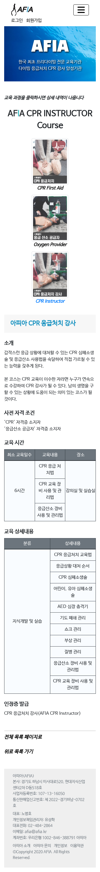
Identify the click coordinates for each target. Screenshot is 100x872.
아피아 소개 (21, 846)
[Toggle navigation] (81, 9)
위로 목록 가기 (18, 751)
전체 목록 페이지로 (23, 737)
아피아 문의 (42, 846)
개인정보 (60, 846)
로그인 (17, 20)
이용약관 (77, 846)
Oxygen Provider (50, 244)
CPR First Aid (50, 188)
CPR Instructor (50, 301)
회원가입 (34, 20)
